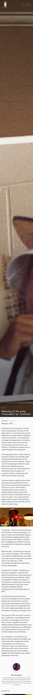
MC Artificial (16, 675)
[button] (23, 4)
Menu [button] (28, 4)
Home (3, 418)
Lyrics (3, 407)
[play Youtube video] (16, 517)
